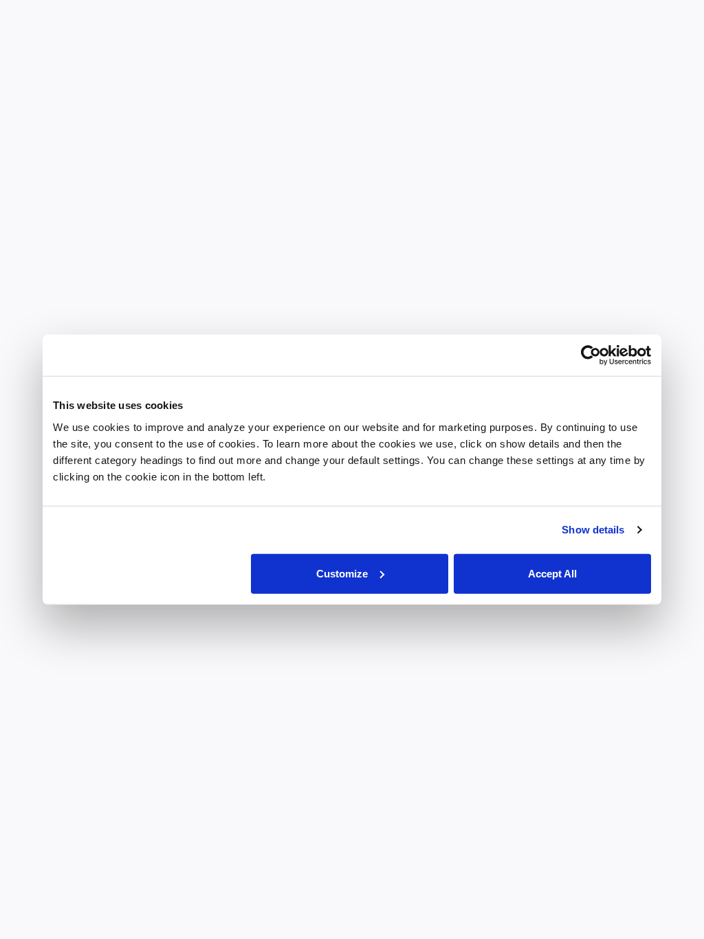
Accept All (552, 573)
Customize (342, 573)
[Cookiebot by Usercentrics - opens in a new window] (591, 355)
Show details (593, 529)
